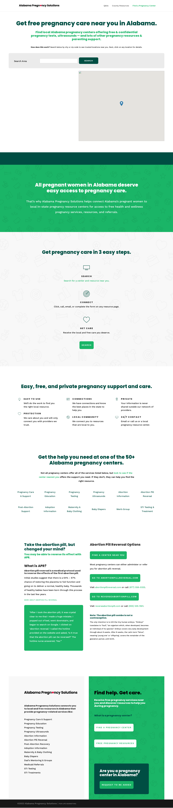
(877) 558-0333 (137, 587)
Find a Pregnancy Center (144, 6)
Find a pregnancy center (113, 727)
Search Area (20, 61)
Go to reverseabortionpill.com (114, 596)
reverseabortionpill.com (107, 606)
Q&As (106, 6)
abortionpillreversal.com (108, 587)
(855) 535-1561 (136, 606)
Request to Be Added (116, 785)
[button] (121, 103)
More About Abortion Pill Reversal (40, 600)
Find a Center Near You (108, 555)
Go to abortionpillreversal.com (115, 578)
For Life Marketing (67, 804)
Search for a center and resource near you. (86, 280)
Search (87, 345)
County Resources (120, 6)
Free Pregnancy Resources (115, 743)
